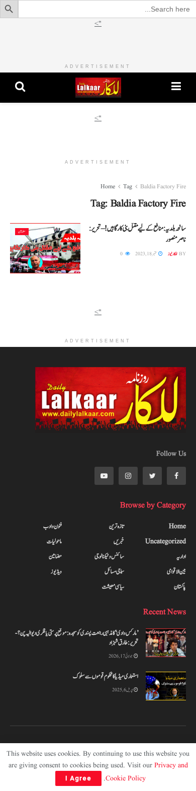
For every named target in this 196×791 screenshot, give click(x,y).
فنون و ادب (52, 526)
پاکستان (180, 587)
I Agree (78, 778)
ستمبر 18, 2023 (146, 253)
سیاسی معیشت (113, 587)
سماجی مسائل (114, 571)
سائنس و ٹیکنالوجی (109, 556)
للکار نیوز (172, 253)
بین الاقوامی (176, 571)
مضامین (22, 232)
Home (108, 186)
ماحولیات (54, 541)
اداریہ (181, 556)
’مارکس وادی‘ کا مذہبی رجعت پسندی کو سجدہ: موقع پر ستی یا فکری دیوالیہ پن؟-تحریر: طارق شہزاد (76, 638)
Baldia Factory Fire (163, 186)
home (177, 526)
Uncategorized (165, 541)
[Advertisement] (98, 41)
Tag (127, 186)
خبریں (119, 541)
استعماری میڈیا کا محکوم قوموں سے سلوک (105, 676)
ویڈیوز (56, 571)
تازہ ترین (116, 526)
